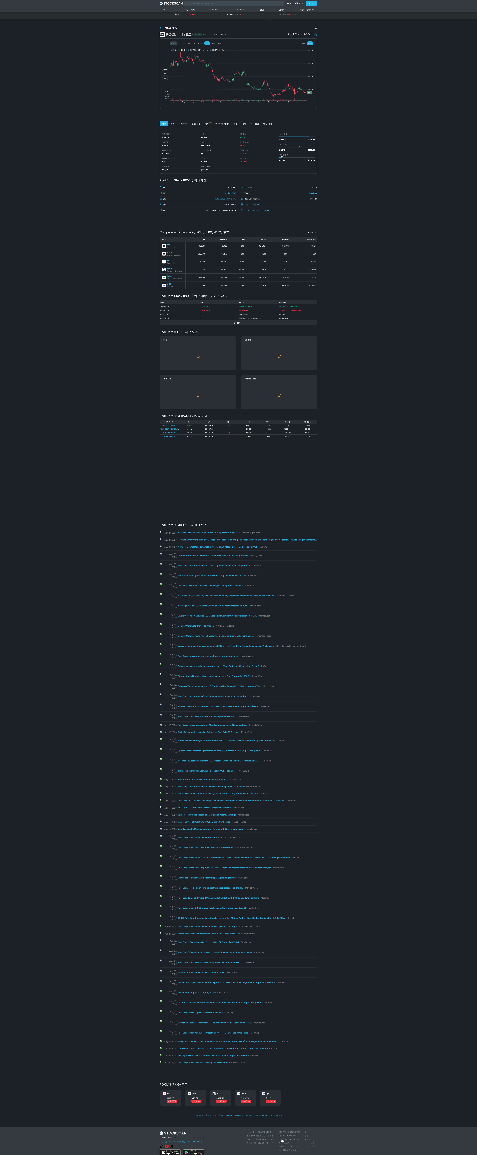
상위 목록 (190, 9)
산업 (262, 9)
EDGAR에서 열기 (261, 1115)
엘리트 (282, 9)
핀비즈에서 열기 (227, 1115)
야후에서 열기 (200, 1115)
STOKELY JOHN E (169, 433)
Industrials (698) (229, 193)
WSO (244, 1094)
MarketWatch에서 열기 (243, 1115)
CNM (194, 1094)
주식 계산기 (309, 1146)
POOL (169, 244)
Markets (216, 9)
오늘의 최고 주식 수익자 (288, 1146)
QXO (169, 284)
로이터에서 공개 (276, 1115)
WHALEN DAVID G (169, 425)
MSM (169, 1094)
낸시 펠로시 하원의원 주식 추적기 (259, 1136)
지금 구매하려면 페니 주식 (289, 1132)
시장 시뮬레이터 (307, 9)
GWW (169, 252)
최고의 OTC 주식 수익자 (288, 1136)
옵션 (306, 1132)
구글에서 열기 (213, 1115)
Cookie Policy (179, 1142)
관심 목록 (167, 9)
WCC (169, 276)
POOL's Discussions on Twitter (256, 210)
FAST (169, 260)
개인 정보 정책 (165, 1142)
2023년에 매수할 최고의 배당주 (258, 1132)
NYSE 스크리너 (285, 1143)
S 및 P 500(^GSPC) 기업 (289, 1139)
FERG (169, 268)
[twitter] (315, 28)
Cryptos (241, 9)
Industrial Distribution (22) (225, 199)
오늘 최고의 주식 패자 (287, 1150)
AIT (218, 1094)
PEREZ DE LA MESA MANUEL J (171, 429)
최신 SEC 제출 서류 (252, 204)
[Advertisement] (239, 115)
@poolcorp (313, 193)
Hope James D (169, 436)
